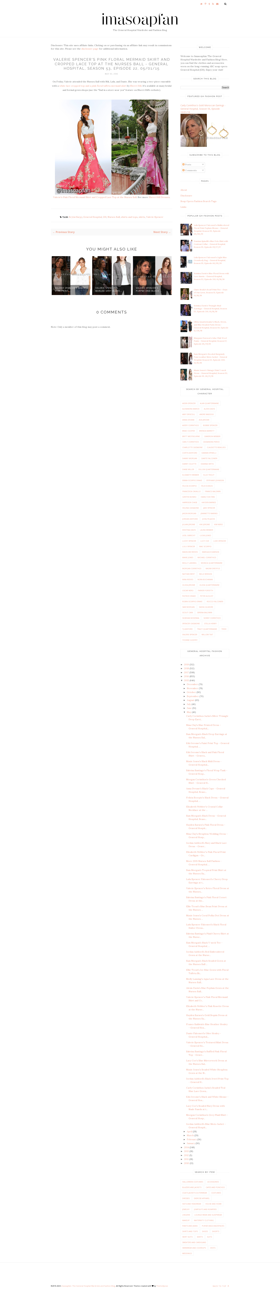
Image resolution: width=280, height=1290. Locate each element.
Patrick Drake (189, 596)
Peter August (206, 596)
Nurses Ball (114, 217)
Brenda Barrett (206, 431)
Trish (223, 629)
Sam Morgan (188, 607)
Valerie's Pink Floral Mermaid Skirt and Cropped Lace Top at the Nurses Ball (95, 197)
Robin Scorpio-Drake (192, 601)
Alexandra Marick (190, 409)
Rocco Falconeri (215, 601)
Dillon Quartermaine (208, 469)
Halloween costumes (192, 1182)
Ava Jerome (204, 420)
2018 (187, 668)
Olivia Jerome (188, 585)
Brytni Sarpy (75, 217)
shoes (205, 1231)
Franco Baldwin (213, 491)
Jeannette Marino (209, 513)
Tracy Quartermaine (207, 629)
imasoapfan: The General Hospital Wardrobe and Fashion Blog (88, 1286)
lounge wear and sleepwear (208, 1215)
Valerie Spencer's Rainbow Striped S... (149, 289)
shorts (215, 1231)
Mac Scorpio (205, 546)
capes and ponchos (215, 1187)
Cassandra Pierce (211, 442)
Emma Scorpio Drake (192, 480)
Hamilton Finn (208, 497)
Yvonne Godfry (190, 640)
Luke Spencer (219, 541)
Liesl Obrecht (188, 535)
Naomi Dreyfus (213, 568)
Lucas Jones (205, 535)
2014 (187, 1147)
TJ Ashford (187, 629)
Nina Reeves (187, 579)
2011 (186, 1159)
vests (212, 1248)
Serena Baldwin (204, 612)
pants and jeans (190, 1226)
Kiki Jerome (204, 524)
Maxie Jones (187, 557)
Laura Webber (206, 530)
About (184, 189)
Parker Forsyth (205, 590)
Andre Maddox (206, 414)
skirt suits (187, 1237)
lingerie (186, 1215)
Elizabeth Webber (190, 475)
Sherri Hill (135, 85)
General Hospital (92, 217)
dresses (186, 1198)
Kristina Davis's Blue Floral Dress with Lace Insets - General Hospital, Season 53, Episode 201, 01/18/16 (211, 276)
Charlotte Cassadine (192, 447)
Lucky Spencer (189, 541)
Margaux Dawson (210, 552)
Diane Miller (188, 469)
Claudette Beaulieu (216, 447)
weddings (187, 1253)
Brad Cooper (188, 431)
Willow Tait (207, 634)
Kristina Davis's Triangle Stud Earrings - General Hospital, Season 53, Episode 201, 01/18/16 (210, 308)
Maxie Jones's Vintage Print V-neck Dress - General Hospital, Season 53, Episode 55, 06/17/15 (211, 373)
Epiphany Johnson (215, 480)
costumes (216, 1193)
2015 (187, 680)
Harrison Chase (189, 502)
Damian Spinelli (209, 453)
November (193, 688)
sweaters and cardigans (194, 1242)
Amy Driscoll (188, 414)
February (192, 1139)
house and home (213, 1204)
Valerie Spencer (154, 217)
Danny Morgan (189, 458)
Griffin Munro (189, 497)
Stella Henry (210, 623)
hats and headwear (191, 1204)
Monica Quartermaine (211, 563)
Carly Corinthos (190, 442)
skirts (142, 217)
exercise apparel (202, 1198)
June (189, 708)
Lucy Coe (204, 541)
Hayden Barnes (209, 502)
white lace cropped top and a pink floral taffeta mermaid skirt (92, 85)
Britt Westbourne (191, 436)
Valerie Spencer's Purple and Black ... (108, 289)
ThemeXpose (162, 1286)
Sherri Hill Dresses (159, 197)
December (193, 684)
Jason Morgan (189, 513)
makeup (186, 1220)
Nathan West (188, 574)
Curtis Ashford (189, 453)
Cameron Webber (212, 436)
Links (183, 206)
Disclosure (186, 195)
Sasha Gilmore (206, 607)
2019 (187, 664)
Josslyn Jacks (208, 519)
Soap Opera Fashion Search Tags (198, 201)
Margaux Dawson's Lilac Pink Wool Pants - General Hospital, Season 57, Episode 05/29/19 (210, 341)
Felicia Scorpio (189, 486)
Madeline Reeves (190, 552)
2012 (186, 1155)
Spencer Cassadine (191, 623)
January (191, 1143)
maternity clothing (204, 1220)
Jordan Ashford (190, 519)
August (191, 700)
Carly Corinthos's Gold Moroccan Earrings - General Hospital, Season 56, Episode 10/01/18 (203, 109)
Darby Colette (189, 464)
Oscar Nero (187, 590)
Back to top (220, 1286)
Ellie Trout (208, 475)
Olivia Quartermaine (209, 585)
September (193, 696)
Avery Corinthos (190, 425)
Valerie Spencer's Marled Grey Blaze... (68, 289)
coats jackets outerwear (194, 1193)
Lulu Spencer (188, 546)
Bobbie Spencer (210, 425)
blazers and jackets (191, 1187)
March (190, 1135)
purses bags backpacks (213, 1226)
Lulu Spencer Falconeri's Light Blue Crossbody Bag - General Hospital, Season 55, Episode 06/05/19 (210, 260)
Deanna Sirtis (207, 464)
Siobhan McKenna (190, 618)
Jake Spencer (209, 508)
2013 (186, 1151)
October (192, 692)
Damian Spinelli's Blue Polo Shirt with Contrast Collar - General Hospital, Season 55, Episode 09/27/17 (211, 244)
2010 (187, 1163)
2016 (187, 676)
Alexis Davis (209, 409)
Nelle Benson (205, 574)
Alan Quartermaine (209, 403)
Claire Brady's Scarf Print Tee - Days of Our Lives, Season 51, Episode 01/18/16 (210, 292)
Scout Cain (187, 612)
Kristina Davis (189, 530)
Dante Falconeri (209, 458)
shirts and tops (129, 217)
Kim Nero (218, 524)
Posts (187, 164)
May (189, 712)
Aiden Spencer (189, 403)
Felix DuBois (207, 486)
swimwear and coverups (194, 1248)
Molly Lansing (189, 563)
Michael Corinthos (207, 557)
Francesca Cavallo (191, 491)
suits (209, 1237)
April (190, 1131)
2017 (186, 672)
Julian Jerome (188, 524)
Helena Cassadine (190, 508)
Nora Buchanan (205, 579)
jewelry (186, 1209)
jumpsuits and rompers (205, 1209)
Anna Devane (188, 420)
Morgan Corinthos (191, 568)
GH (104, 217)
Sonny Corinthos (212, 618)
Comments (190, 170)
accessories (213, 1182)
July (189, 704)
